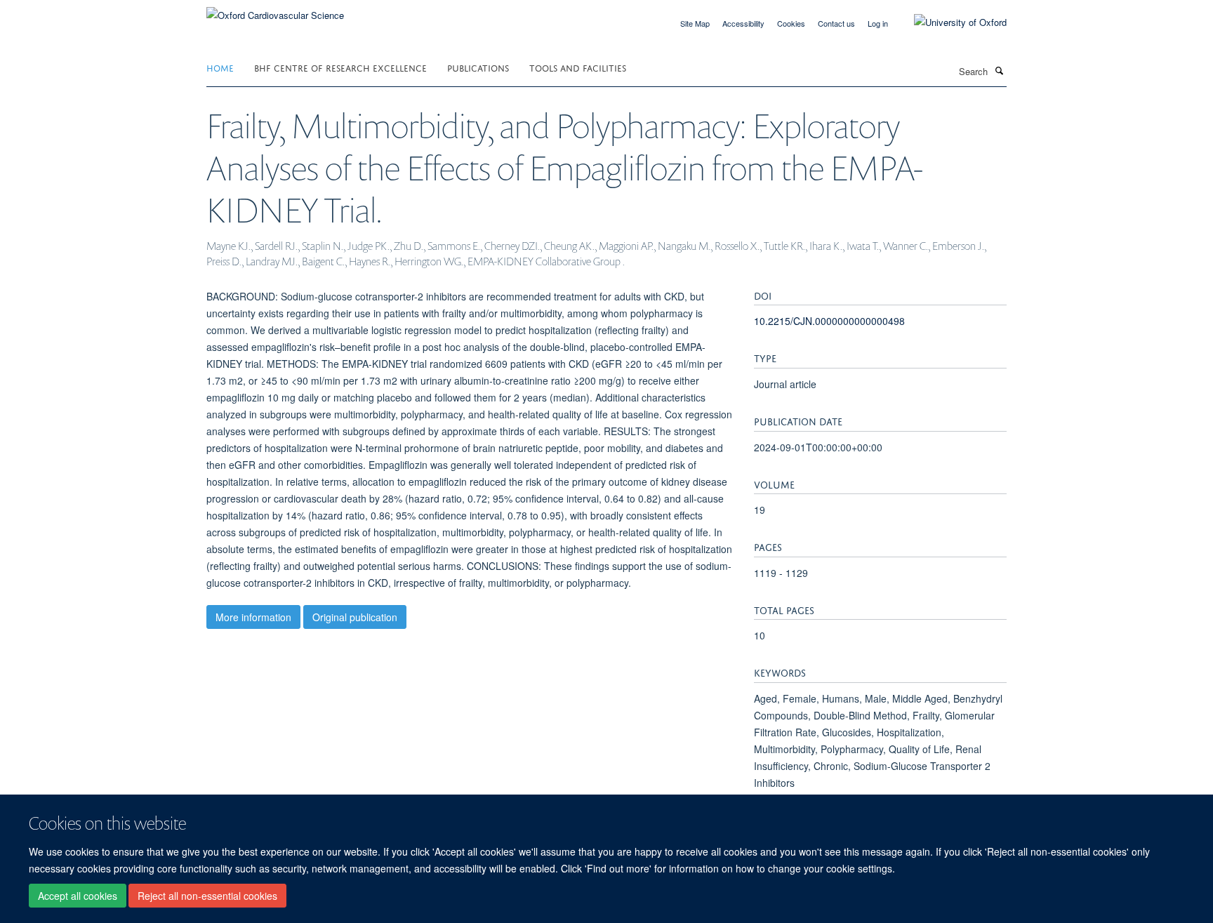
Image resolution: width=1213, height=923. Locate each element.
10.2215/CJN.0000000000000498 (829, 321)
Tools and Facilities (577, 67)
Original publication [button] (354, 617)
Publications (478, 67)
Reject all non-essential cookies (207, 896)
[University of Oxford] (950, 22)
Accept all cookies (77, 896)
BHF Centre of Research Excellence (340, 67)
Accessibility (743, 23)
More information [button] (253, 617)
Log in (878, 23)
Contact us (836, 23)
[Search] (999, 70)
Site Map (695, 23)
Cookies (791, 23)
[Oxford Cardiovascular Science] (275, 10)
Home (220, 67)
